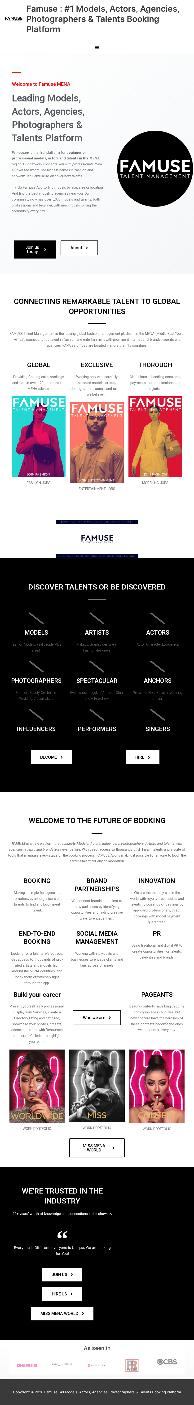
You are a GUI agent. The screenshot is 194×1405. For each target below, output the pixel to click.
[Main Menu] (97, 47)
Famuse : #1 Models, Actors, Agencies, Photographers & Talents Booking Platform (102, 19)
